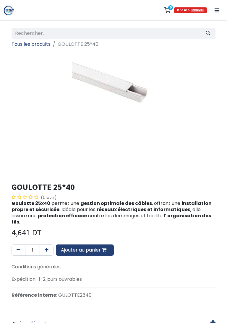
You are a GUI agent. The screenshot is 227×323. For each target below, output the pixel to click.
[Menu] (216, 10)
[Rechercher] (208, 33)
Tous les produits (31, 44)
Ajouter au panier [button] (81, 250)
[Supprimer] (18, 250)
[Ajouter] (46, 250)
